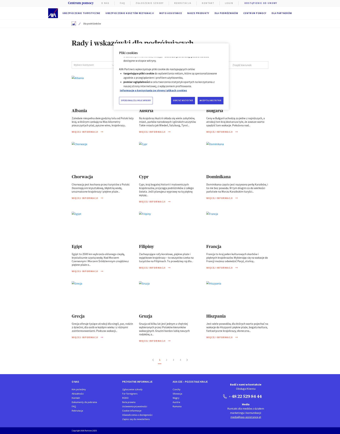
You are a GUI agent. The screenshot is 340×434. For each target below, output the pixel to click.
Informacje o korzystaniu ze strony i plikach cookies (153, 90)
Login (229, 3)
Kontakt (208, 3)
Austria (146, 110)
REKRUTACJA (182, 3)
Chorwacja (82, 176)
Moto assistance (170, 13)
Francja (213, 246)
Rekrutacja (77, 410)
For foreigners (130, 393)
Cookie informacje (131, 410)
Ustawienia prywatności (134, 406)
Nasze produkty (198, 13)
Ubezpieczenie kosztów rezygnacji (130, 13)
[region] (171, 76)
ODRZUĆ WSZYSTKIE (183, 100)
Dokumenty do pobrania (84, 402)
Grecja (78, 316)
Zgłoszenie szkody (150, 3)
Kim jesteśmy (79, 389)
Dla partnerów (282, 13)
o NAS (105, 3)
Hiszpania (216, 316)
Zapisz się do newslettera (136, 419)
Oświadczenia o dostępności (137, 414)
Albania (79, 110)
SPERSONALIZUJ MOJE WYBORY (136, 100)
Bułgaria (214, 110)
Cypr (144, 176)
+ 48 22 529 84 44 (245, 396)
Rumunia (177, 406)
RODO (125, 397)
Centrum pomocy (254, 13)
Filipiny (146, 246)
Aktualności (78, 393)
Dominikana (218, 176)
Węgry (176, 397)
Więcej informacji (85, 131)
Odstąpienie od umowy (260, 3)
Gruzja (145, 316)
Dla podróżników (226, 13)
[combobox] (94, 64)
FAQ (122, 3)
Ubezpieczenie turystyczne (81, 13)
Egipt (77, 246)
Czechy (176, 389)
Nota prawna (128, 402)
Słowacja (177, 393)
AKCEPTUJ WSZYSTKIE (211, 100)
